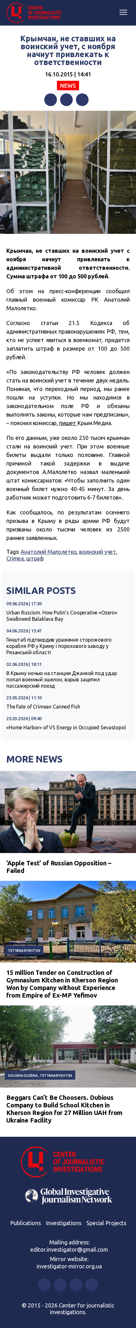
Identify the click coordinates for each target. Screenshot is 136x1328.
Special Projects (106, 1223)
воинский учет (97, 551)
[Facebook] (50, 99)
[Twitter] (66, 99)
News (68, 85)
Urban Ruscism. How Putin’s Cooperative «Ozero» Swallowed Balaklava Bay (61, 616)
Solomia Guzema (23, 1075)
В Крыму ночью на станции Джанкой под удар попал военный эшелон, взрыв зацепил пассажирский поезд (61, 679)
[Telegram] (82, 99)
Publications (25, 1223)
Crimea (15, 558)
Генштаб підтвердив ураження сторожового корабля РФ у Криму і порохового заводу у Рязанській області (59, 646)
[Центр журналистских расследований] (36, 13)
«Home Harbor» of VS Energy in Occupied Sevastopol (66, 727)
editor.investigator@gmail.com (69, 1249)
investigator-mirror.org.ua (69, 1266)
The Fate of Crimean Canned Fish (43, 706)
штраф (35, 558)
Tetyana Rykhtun (24, 950)
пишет (68, 423)
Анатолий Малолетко (49, 551)
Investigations (63, 1223)
